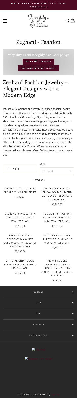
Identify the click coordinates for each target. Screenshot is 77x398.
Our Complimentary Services (38, 68)
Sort (42, 164)
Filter (15, 168)
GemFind (55, 394)
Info (38, 303)
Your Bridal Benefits (38, 61)
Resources (38, 325)
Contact (38, 292)
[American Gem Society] (38, 358)
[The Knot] (38, 349)
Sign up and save (38, 336)
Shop (38, 314)
